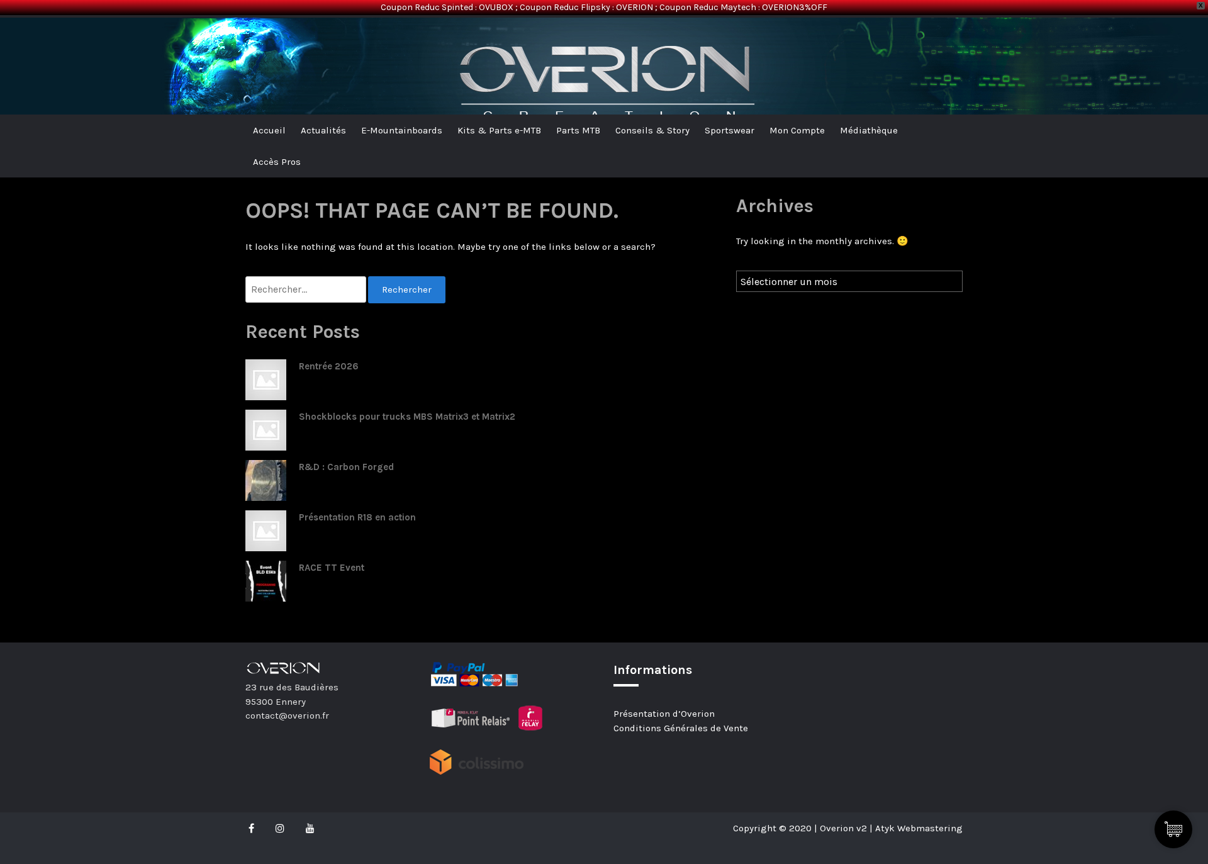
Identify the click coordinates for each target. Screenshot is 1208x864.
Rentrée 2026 (329, 366)
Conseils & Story (652, 130)
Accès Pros (277, 161)
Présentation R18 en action (357, 517)
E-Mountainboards (401, 130)
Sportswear (729, 130)
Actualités (323, 130)
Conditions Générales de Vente (680, 728)
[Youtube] (310, 828)
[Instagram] (280, 828)
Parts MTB (578, 130)
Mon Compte (797, 130)
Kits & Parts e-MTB (499, 130)
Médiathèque (869, 130)
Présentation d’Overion (664, 713)
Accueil (269, 130)
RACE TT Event (331, 567)
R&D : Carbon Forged (346, 467)
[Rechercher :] (306, 289)
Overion (280, 38)
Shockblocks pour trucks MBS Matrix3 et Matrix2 (407, 416)
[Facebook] (254, 828)
